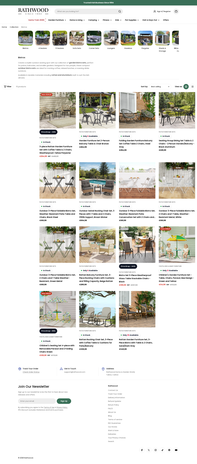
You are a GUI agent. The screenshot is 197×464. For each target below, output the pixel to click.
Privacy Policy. (62, 407)
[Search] (119, 11)
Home (4, 27)
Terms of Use (49, 407)
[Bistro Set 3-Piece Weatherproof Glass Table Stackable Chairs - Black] (137, 244)
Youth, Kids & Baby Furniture (170, 266)
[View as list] (192, 86)
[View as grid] (186, 86)
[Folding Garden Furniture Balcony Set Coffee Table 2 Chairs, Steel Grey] (137, 110)
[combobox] (88, 11)
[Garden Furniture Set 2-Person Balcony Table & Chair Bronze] (97, 110)
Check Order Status (31, 372)
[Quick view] (72, 97)
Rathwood (28, 458)
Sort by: (144, 86)
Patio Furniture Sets (47, 138)
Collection (14, 27)
